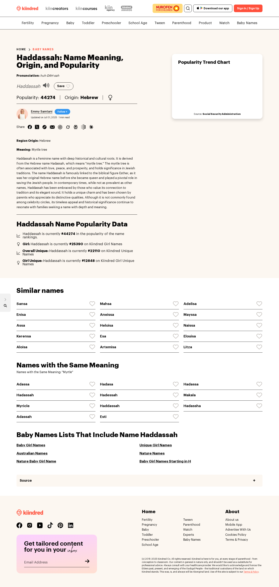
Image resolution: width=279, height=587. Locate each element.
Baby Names (247, 23)
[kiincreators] (57, 8)
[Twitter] (37, 127)
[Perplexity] (75, 127)
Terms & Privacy (236, 539)
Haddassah (110, 406)
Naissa (189, 325)
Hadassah (25, 395)
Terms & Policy (251, 572)
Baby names (43, 49)
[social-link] (19, 525)
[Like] (92, 304)
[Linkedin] (44, 127)
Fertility (28, 23)
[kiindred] (27, 8)
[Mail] (52, 127)
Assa (21, 325)
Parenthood (181, 23)
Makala (190, 395)
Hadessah (108, 395)
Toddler (88, 23)
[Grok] (67, 127)
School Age (137, 23)
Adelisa (190, 304)
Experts (188, 534)
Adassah (24, 416)
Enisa (21, 314)
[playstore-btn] (201, 8)
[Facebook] (30, 127)
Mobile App (233, 524)
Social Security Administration (222, 114)
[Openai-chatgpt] (60, 127)
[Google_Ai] (83, 127)
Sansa (22, 304)
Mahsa (105, 304)
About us (232, 519)
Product (205, 23)
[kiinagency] (110, 8)
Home (21, 49)
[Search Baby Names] (5, 306)
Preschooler (111, 23)
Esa (103, 336)
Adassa (23, 384)
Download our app (216, 8)
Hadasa (106, 384)
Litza (188, 347)
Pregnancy (50, 23)
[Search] (188, 8)
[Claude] (91, 127)
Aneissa (107, 314)
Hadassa (191, 384)
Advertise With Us (238, 529)
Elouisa (190, 336)
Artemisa (108, 347)
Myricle (23, 406)
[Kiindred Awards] (126, 8)
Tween (159, 23)
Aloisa (22, 347)
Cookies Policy (235, 534)
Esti (103, 416)
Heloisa (106, 325)
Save (61, 86)
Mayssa (190, 314)
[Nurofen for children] (168, 8)
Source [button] (26, 480)
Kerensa (24, 336)
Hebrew (89, 97)
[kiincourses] (86, 8)
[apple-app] (197, 8)
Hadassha (192, 406)
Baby (70, 23)
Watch (224, 23)
